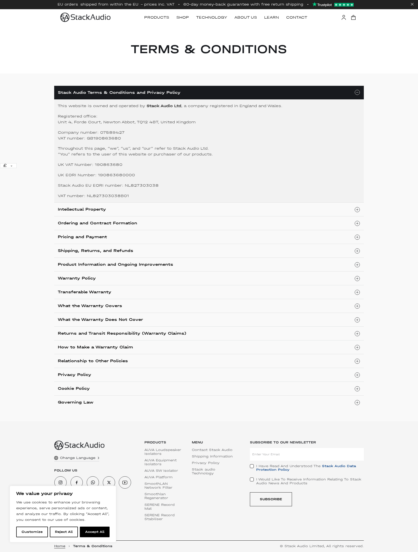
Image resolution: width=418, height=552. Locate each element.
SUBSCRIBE (271, 499)
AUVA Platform (158, 477)
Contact (296, 17)
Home (59, 546)
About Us (245, 17)
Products (156, 17)
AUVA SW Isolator (161, 471)
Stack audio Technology (203, 471)
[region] (63, 514)
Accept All (94, 532)
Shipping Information (212, 456)
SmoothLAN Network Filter (158, 486)
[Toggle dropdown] (98, 458)
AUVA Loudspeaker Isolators (162, 452)
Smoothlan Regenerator (156, 496)
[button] (353, 17)
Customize (32, 532)
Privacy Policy (206, 463)
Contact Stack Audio (212, 450)
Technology (211, 17)
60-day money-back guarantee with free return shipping (243, 4)
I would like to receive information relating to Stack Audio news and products (308, 481)
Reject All (64, 532)
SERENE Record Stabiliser (159, 517)
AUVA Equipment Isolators (160, 462)
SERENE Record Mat (159, 507)
